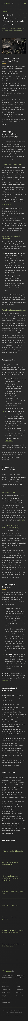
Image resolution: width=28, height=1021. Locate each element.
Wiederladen (5, 680)
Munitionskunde (6, 992)
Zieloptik (21, 520)
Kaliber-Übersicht (6, 999)
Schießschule (9, 440)
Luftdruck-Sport (6, 204)
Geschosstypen (6, 1002)
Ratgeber (18, 992)
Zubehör (18, 986)
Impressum (8, 1016)
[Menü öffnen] (24, 3)
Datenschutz (19, 1016)
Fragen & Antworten (21, 996)
